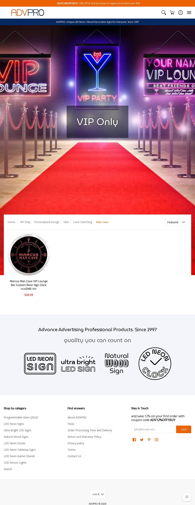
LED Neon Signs (14, 424)
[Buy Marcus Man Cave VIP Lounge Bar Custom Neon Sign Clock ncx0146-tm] (29, 255)
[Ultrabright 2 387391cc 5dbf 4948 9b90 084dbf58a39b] (78, 363)
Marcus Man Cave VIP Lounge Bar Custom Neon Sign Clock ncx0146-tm (29, 285)
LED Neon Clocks (14, 443)
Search (8, 469)
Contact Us (74, 456)
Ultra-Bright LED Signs (17, 430)
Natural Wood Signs (16, 437)
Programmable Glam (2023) (21, 417)
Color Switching (82, 222)
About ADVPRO (77, 417)
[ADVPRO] (27, 12)
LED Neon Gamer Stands (19, 456)
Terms (72, 449)
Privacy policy (76, 443)
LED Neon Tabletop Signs (20, 449)
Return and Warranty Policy (84, 437)
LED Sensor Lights (15, 462)
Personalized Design (46, 222)
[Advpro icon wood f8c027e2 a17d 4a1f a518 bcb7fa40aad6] (116, 363)
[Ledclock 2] (155, 363)
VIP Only (25, 222)
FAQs (71, 424)
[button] (164, 12)
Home (11, 222)
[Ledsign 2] (40, 363)
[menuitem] (164, 12)
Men (66, 222)
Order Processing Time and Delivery (90, 430)
